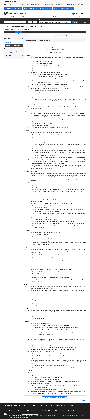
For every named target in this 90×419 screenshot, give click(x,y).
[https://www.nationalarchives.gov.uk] (78, 13)
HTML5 (41, 405)
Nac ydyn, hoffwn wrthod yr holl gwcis (64, 8)
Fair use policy (67, 410)
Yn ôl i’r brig (83, 400)
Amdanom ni (23, 410)
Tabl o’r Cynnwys (9, 32)
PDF (51, 405)
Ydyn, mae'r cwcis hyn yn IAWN (13, 8)
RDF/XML (71, 405)
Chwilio (75, 22)
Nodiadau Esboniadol (29, 32)
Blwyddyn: (30, 20)
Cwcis (61, 410)
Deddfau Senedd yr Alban (10, 29)
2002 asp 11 (20, 29)
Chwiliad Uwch (83, 22)
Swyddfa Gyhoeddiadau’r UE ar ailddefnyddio (18, 417)
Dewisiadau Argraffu (79, 35)
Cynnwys (18, 32)
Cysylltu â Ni (44, 410)
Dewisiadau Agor (9, 55)
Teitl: (5, 20)
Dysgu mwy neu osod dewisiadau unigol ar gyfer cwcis (38, 8)
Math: (40, 20)
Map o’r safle (30, 410)
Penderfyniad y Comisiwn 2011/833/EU (30, 415)
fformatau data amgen (27, 405)
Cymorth (17, 410)
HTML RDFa (65, 405)
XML (54, 405)
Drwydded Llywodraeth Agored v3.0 (30, 414)
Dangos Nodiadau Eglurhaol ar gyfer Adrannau (14, 51)
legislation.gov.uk (14, 12)
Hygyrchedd (37, 410)
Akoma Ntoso (59, 405)
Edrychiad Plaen (68, 35)
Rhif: (35, 20)
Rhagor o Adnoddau (42, 32)
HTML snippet (46, 405)
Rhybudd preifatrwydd (53, 410)
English (79, 17)
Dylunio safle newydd (9, 410)
